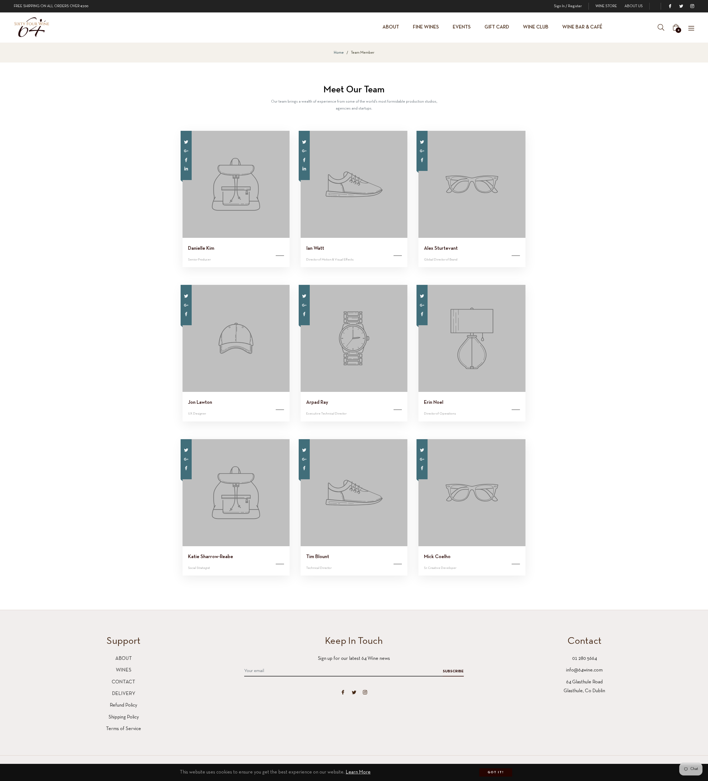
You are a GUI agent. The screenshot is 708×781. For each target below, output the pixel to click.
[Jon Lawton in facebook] (186, 313)
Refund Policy (123, 705)
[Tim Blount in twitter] (304, 450)
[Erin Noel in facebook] (422, 313)
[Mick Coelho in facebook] (422, 467)
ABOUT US (633, 6)
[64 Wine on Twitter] (681, 6)
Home (339, 52)
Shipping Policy (123, 717)
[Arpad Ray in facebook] (304, 313)
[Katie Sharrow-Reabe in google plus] (186, 459)
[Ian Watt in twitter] (304, 141)
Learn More (358, 772)
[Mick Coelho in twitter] (422, 450)
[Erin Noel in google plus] (422, 305)
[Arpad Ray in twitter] (304, 295)
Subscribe (453, 671)
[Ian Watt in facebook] (304, 159)
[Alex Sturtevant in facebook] (422, 159)
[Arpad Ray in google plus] (304, 305)
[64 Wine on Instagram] (692, 6)
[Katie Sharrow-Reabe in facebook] (186, 467)
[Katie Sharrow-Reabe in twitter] (186, 450)
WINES (123, 670)
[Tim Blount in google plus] (304, 459)
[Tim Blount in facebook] (304, 467)
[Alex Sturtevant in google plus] (422, 151)
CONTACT (123, 682)
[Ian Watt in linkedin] (304, 168)
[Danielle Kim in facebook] (186, 159)
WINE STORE (606, 6)
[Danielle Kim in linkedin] (186, 168)
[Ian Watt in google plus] (304, 151)
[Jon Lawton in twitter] (186, 295)
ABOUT (123, 658)
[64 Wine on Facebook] (670, 6)
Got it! (496, 772)
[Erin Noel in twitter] (422, 295)
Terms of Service (123, 729)
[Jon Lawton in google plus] (186, 305)
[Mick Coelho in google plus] (422, 459)
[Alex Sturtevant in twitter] (422, 141)
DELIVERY (123, 693)
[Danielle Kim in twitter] (186, 141)
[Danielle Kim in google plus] (186, 151)
